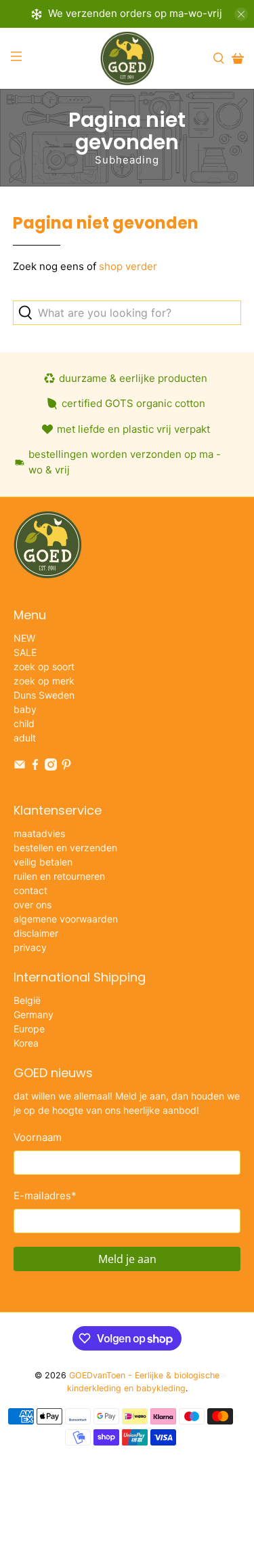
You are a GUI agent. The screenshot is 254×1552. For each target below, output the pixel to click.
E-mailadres (45, 1195)
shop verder (128, 266)
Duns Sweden (44, 695)
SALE (25, 652)
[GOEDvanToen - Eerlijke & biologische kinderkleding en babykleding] (127, 58)
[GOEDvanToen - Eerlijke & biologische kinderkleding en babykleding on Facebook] (35, 767)
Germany (34, 1014)
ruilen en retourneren (59, 876)
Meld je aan (127, 1259)
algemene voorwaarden (66, 919)
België (27, 1000)
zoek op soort (44, 666)
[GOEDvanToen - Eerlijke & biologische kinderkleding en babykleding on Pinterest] (66, 767)
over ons (32, 904)
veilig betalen (43, 862)
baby (25, 709)
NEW (24, 638)
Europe (29, 1028)
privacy (30, 947)
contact (30, 890)
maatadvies (39, 833)
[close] (241, 14)
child (24, 723)
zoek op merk (44, 680)
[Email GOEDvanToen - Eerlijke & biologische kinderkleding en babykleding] (20, 767)
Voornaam (38, 1137)
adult (25, 737)
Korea (26, 1043)
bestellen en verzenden (65, 847)
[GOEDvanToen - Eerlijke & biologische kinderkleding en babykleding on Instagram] (51, 767)
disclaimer (36, 933)
